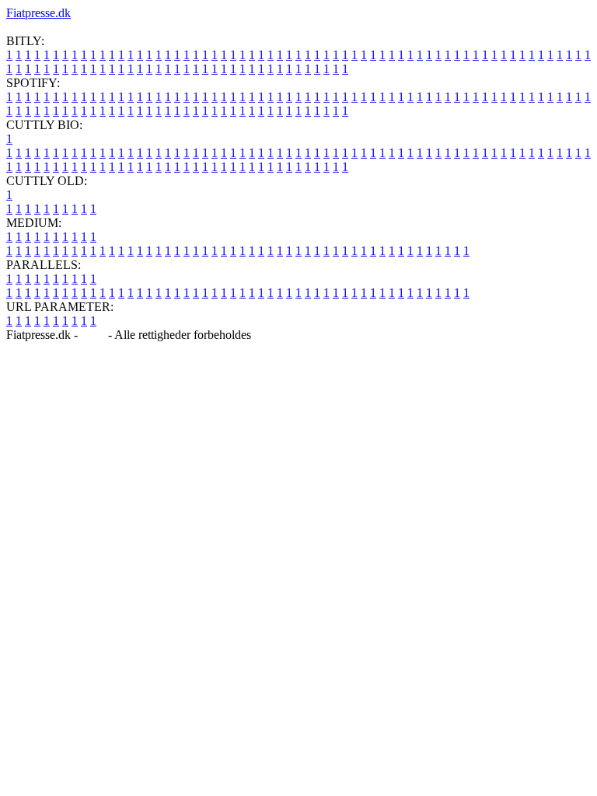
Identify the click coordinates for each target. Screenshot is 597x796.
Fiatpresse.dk (38, 12)
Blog (93, 334)
